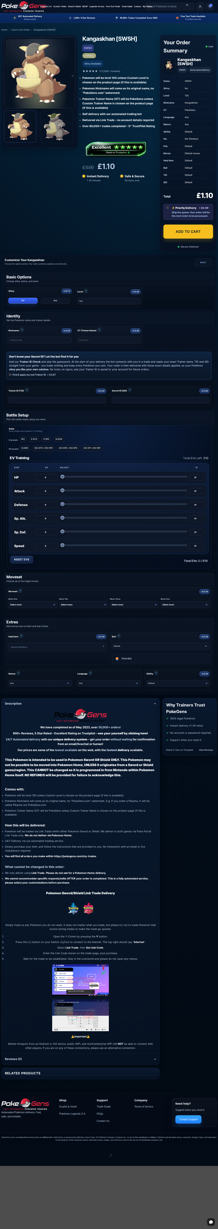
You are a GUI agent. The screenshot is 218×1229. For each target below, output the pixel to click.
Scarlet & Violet (68, 1106)
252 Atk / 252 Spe (43, 448)
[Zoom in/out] (3, 1147)
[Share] (22, 1147)
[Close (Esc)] (31, 1147)
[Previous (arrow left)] (3, 1160)
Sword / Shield (74, 6)
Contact (137, 6)
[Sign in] (200, 6)
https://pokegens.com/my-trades (75, 856)
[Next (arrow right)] (12, 1160)
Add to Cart (188, 231)
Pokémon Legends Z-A (72, 1113)
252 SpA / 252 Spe (68, 448)
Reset (203, 262)
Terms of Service (143, 1106)
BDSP (85, 6)
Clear (59, 439)
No (23, 300)
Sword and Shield (20, 29)
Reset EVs (21, 559)
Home (4, 29)
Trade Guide (127, 6)
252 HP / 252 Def (92, 448)
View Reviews (206, 750)
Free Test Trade (113, 6)
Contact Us (103, 1121)
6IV (23, 439)
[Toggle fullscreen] (12, 1147)
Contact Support (188, 1119)
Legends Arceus (96, 6)
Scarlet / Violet (59, 6)
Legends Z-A (46, 6)
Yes (55, 300)
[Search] (187, 5)
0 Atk (34, 439)
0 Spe (46, 439)
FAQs (100, 1113)
